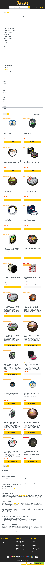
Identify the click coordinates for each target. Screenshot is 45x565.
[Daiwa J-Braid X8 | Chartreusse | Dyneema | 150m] (12, 326)
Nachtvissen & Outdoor (8, 46)
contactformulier (8, 545)
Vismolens (6, 79)
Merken (4, 106)
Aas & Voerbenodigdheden (9, 28)
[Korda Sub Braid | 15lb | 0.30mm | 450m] (32, 413)
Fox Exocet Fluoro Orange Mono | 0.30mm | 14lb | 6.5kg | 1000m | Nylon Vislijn (32, 307)
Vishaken (6, 67)
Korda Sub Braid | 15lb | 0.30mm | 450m (32, 423)
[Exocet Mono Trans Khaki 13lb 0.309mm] (32, 442)
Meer (4, 104)
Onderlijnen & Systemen (8, 48)
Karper (4, 19)
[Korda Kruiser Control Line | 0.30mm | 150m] (32, 123)
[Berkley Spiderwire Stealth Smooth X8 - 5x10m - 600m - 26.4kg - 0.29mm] (32, 152)
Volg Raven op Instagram (35, 546)
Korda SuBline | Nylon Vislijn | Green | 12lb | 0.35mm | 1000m (11, 365)
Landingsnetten (7, 44)
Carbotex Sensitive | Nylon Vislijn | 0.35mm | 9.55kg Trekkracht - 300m (12, 161)
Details (32, 286)
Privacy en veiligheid (20, 549)
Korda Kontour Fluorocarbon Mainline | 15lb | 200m (11, 423)
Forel (4, 85)
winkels (6, 529)
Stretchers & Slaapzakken (9, 61)
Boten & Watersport (8, 32)
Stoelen (5, 59)
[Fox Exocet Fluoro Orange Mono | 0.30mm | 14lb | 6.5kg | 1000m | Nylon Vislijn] (32, 297)
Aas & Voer (6, 26)
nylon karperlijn (12, 488)
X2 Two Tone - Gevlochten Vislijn (12, 277)
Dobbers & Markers (7, 36)
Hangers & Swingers (8, 38)
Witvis (4, 83)
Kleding (5, 42)
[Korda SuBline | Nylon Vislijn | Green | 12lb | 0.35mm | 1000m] (12, 355)
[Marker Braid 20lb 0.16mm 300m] (32, 239)
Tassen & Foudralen (8, 65)
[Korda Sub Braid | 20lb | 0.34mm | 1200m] (32, 326)
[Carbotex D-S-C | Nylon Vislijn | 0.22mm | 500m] (12, 442)
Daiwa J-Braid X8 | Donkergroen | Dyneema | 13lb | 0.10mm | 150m (32, 190)
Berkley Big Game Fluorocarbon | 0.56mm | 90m (12, 220)
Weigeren (24, 563)
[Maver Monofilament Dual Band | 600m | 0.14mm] (32, 384)
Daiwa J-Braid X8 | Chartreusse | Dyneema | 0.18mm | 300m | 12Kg (12, 307)
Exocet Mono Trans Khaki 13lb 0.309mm (31, 452)
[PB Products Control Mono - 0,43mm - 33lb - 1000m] (12, 384)
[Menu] (2, 7)
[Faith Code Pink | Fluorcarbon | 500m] (32, 355)
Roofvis (4, 81)
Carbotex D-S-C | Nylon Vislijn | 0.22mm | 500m (11, 452)
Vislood (5, 77)
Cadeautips (6, 34)
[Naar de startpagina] (22, 3)
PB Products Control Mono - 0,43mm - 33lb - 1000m (11, 394)
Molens (4, 97)
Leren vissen (33, 545)
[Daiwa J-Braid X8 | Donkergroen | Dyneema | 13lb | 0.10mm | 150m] (32, 181)
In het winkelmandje (12, 141)
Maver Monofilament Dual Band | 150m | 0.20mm (12, 132)
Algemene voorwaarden (20, 546)
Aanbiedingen (6, 22)
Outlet (5, 24)
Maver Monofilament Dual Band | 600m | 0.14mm (32, 394)
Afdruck (17, 548)
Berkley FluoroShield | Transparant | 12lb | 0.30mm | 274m (32, 220)
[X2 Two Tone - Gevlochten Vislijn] (12, 268)
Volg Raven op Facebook (35, 548)
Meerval (5, 88)
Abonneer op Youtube (35, 549)
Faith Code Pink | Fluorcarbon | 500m (31, 365)
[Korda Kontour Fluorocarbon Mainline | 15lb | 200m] (12, 413)
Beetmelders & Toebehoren (9, 30)
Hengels (5, 40)
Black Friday (33, 544)
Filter (23, 16)
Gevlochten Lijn (7, 73)
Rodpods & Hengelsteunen (9, 54)
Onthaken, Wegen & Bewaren (9, 50)
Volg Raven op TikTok (35, 551)
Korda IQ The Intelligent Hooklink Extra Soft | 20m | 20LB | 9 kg (12, 249)
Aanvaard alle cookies (39, 563)
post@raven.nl (4, 542)
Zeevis (4, 90)
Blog (32, 542)
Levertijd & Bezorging (20, 544)
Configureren (30, 563)
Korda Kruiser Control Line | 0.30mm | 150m (30, 132)
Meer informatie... (16, 563)
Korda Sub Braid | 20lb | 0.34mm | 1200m (32, 336)
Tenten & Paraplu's (7, 63)
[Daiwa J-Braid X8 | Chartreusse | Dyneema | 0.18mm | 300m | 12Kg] (12, 297)
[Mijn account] (36, 7)
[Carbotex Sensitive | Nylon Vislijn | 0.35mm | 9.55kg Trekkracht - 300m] (12, 152)
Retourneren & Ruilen (20, 545)
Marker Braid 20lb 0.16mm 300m (32, 248)
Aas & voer (5, 92)
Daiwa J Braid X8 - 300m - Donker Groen (32, 278)
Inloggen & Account (19, 542)
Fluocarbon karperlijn (15, 503)
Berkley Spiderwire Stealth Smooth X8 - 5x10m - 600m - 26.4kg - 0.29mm (31, 161)
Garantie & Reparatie (20, 541)
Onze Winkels (33, 541)
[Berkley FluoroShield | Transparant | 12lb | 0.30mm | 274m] (32, 210)
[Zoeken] (29, 7)
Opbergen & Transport (8, 52)
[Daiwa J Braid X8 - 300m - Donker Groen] (32, 268)
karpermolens (31, 479)
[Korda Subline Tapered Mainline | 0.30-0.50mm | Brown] (12, 181)
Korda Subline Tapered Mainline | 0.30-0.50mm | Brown (12, 190)
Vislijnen (6, 69)
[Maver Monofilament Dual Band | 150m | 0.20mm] (12, 123)
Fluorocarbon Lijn (8, 71)
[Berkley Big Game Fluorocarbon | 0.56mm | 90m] (12, 210)
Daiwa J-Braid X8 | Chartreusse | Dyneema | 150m (12, 336)
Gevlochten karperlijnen (22, 495)
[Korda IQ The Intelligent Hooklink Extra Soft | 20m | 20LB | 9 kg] (12, 239)
